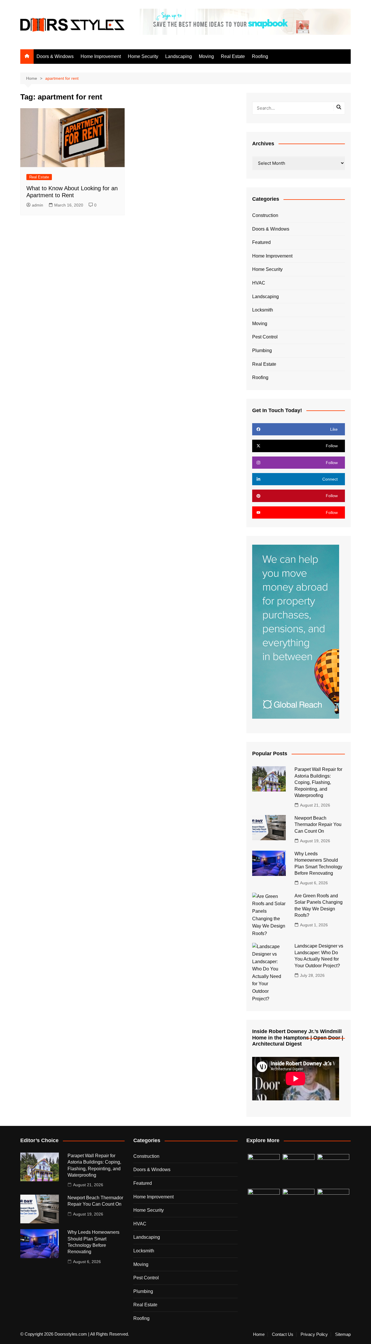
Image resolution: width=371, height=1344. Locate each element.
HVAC (258, 282)
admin (37, 205)
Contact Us (282, 1334)
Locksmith (262, 309)
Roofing (260, 56)
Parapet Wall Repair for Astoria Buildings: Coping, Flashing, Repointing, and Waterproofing (318, 782)
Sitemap (343, 1334)
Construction (265, 215)
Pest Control (265, 336)
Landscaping (178, 56)
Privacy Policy (314, 1334)
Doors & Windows (55, 56)
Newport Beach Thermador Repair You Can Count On (317, 825)
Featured (261, 242)
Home (259, 1334)
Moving (206, 56)
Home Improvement (101, 56)
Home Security (143, 56)
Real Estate (233, 56)
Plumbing (262, 350)
